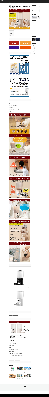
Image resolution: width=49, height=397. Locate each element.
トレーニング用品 (34, 55)
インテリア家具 (34, 48)
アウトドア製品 (34, 47)
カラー (10, 34)
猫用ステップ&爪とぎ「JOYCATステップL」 (27, 378)
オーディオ (33, 49)
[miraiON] (24, 387)
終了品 (35, 10)
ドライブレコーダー (34, 54)
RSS (25, 392)
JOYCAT (33, 45)
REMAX (33, 46)
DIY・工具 (33, 44)
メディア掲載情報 (12, 32)
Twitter (23, 392)
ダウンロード (13, 315)
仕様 (10, 35)
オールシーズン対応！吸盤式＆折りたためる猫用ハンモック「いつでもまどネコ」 (20, 378)
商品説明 (11, 33)
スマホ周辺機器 (34, 53)
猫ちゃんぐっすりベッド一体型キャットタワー (12, 379)
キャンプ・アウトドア (34, 52)
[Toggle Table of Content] (13, 31)
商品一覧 (11, 2)
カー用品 (33, 51)
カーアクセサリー (34, 50)
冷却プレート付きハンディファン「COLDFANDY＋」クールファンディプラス (27, 372)
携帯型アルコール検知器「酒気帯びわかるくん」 (12, 371)
